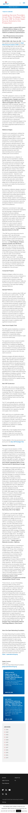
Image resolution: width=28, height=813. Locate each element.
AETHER (4, 777)
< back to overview (7, 11)
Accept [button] (18, 810)
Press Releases (5, 783)
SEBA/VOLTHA (5, 780)
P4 (15, 780)
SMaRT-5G (17, 777)
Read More (24, 811)
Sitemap (4, 802)
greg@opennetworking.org (9, 666)
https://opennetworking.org (10, 654)
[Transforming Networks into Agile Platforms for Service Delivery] (5, 3)
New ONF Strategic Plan (17, 442)
